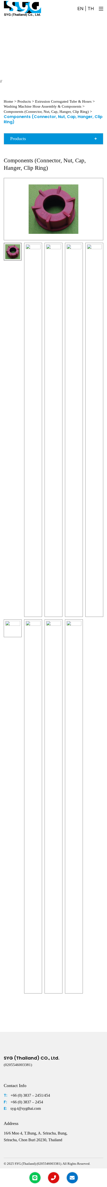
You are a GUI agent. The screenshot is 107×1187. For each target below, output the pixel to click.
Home (8, 101)
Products (24, 101)
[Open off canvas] (101, 8)
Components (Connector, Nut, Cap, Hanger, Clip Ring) (46, 112)
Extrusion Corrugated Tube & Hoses (63, 101)
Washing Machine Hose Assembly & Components (42, 106)
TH (91, 8)
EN (80, 8)
